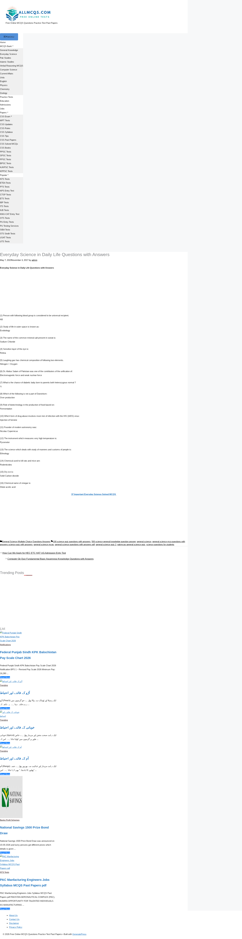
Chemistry (5, 89)
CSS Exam (5, 116)
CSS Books (5, 148)
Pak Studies (5, 58)
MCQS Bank (6, 46)
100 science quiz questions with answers (71, 541)
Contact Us (14, 919)
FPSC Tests (5, 159)
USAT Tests (5, 237)
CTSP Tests (5, 194)
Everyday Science (8, 54)
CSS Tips (4, 136)
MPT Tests (5, 120)
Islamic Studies (7, 62)
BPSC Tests (5, 163)
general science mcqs (44, 544)
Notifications (5, 645)
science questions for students (160, 544)
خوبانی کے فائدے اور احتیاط (17, 727)
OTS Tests (5, 218)
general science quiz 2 (106, 544)
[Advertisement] (94, 292)
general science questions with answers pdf (75, 544)
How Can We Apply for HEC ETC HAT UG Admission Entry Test (34, 553)
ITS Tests (4, 206)
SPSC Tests (5, 155)
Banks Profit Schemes (9, 820)
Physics (3, 85)
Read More (5, 677)
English (3, 81)
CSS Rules (5, 128)
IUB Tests (4, 210)
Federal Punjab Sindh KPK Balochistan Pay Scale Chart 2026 (28, 655)
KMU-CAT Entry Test (9, 214)
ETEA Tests (5, 183)
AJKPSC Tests (7, 167)
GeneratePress (79, 934)
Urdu (2, 77)
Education (4, 101)
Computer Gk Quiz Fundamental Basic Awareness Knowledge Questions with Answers (50, 559)
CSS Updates (6, 124)
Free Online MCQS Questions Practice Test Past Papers (32, 23)
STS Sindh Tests (7, 233)
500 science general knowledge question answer (114, 541)
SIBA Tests (5, 229)
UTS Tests (5, 241)
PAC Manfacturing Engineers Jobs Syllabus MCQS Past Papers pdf (24, 882)
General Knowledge (9, 50)
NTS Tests (5, 179)
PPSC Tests (5, 151)
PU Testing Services (9, 226)
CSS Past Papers (8, 140)
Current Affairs (6, 73)
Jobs (2, 108)
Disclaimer (14, 923)
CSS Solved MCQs (9, 144)
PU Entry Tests (7, 222)
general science (144, 541)
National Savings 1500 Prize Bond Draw (24, 830)
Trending (4, 685)
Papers (3, 112)
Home (3, 42)
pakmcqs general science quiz (131, 544)
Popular (3, 175)
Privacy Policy (15, 927)
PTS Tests (5, 187)
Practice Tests (6, 97)
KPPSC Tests (6, 171)
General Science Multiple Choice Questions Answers (26, 541)
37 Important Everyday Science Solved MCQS (93, 494)
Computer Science (8, 69)
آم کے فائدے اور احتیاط (14, 758)
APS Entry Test (7, 190)
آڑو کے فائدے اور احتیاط (15, 693)
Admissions (5, 104)
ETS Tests (5, 198)
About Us (13, 915)
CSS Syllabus (6, 132)
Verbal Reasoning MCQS (11, 66)
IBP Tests (4, 202)
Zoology (3, 93)
